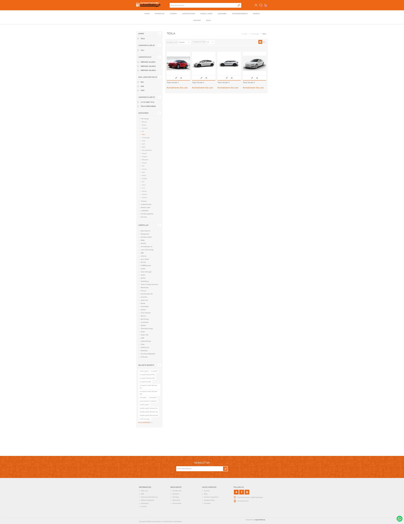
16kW (142, 86)
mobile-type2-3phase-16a (149, 412)
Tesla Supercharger (148, 106)
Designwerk (145, 234)
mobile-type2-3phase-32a (149, 415)
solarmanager (145, 419)
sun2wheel (145, 322)
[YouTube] (247, 492)
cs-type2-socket (145, 382)
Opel (143, 141)
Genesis (144, 197)
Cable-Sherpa (146, 341)
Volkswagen (146, 137)
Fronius (143, 291)
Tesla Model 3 (198, 83)
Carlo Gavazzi (145, 313)
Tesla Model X (223, 83)
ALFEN (143, 278)
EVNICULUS (145, 347)
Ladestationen (146, 204)
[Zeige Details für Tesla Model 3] (203, 63)
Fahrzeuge (145, 118)
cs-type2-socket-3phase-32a (148, 393)
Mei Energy (145, 319)
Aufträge (176, 497)
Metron (143, 316)
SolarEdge (144, 306)
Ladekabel (144, 210)
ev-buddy (143, 397)
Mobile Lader (145, 207)
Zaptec (143, 325)
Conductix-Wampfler (148, 354)
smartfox (144, 297)
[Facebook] (241, 492)
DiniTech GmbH (146, 237)
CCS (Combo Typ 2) (147, 102)
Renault (144, 122)
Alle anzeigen (144, 422)
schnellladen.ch (146, 246)
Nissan (144, 125)
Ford (143, 188)
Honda (144, 169)
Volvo (144, 185)
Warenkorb (265, 5)
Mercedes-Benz (147, 150)
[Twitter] (236, 492)
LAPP (142, 338)
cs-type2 (154, 371)
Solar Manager (146, 272)
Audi (143, 144)
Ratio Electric (145, 231)
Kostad (143, 309)
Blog (205, 494)
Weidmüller (145, 287)
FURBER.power (146, 265)
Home (245, 34)
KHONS (143, 243)
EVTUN (143, 262)
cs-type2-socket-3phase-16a (148, 387)
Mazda (144, 191)
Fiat (143, 182)
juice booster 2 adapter (148, 401)
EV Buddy (144, 357)
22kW (142, 90)
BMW (143, 147)
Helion (143, 275)
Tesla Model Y (173, 83)
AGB (142, 494)
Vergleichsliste (209, 500)
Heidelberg (145, 281)
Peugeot (144, 156)
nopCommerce (260, 520)
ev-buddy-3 (153, 397)
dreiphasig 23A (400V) (148, 66)
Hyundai (145, 128)
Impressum (145, 503)
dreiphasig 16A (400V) (148, 62)
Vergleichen (180, 77)
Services (144, 217)
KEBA (142, 240)
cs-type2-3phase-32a (147, 378)
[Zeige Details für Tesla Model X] (229, 63)
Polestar (144, 178)
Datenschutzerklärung (149, 497)
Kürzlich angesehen (211, 497)
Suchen (239, 5)
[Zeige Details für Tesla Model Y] (178, 63)
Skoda (144, 175)
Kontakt (144, 506)
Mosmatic (144, 350)
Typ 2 (142, 50)
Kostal (143, 303)
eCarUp (143, 256)
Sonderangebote (147, 214)
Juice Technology (147, 250)
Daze (142, 344)
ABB (142, 253)
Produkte (207, 503)
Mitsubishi (145, 159)
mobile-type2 (144, 404)
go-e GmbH (145, 259)
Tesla (143, 38)
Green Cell (144, 335)
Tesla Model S (249, 83)
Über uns (144, 491)
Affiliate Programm (147, 500)
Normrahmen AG (147, 294)
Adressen (176, 494)
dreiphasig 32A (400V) (148, 70)
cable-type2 (144, 371)
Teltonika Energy (147, 328)
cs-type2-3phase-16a (147, 374)
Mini (143, 166)
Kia (143, 131)
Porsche (144, 194)
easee (143, 268)
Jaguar (144, 153)
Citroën (144, 163)
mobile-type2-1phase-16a (148, 408)
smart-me (144, 300)
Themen (144, 201)
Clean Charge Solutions (149, 284)
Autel (143, 332)
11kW (142, 82)
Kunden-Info (177, 491)
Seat (143, 172)
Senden (225, 469)
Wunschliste (177, 503)
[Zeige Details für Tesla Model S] (254, 63)
